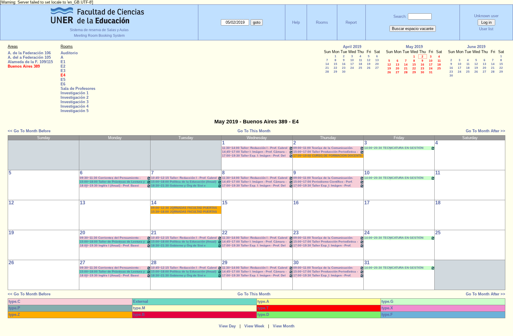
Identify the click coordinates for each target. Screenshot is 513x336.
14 (327, 64)
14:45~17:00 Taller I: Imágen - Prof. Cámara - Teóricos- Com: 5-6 (254, 152)
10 (352, 60)
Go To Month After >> (485, 131)
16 (344, 64)
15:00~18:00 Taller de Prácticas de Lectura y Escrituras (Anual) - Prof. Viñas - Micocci (112, 182)
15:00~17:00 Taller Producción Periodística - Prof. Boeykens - (325, 152)
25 (360, 67)
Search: (400, 16)
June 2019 (476, 46)
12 (368, 60)
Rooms (322, 22)
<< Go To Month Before (29, 131)
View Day (227, 326)
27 (377, 67)
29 (335, 71)
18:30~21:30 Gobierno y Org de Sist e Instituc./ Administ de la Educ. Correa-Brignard (178, 186)
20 (377, 64)
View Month (283, 326)
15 (335, 64)
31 (431, 72)
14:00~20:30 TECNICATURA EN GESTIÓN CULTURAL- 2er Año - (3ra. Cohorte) (393, 148)
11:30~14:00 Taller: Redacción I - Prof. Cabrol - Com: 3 (254, 148)
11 (360, 60)
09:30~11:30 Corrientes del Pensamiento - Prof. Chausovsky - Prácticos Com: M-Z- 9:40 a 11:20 (112, 178)
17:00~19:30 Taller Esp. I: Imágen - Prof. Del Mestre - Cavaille (254, 156)
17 (352, 64)
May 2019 (414, 46)
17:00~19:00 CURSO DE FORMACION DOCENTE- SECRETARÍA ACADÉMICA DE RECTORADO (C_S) (328, 156)
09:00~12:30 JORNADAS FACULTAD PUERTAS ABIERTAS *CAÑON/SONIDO (184, 208)
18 (360, 64)
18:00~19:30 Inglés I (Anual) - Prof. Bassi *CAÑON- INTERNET (109, 186)
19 (368, 64)
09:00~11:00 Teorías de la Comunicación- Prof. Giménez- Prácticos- (323, 148)
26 (368, 67)
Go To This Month (254, 131)
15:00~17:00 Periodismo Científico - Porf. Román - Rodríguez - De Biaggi (323, 182)
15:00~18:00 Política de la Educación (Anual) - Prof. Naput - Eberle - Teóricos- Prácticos (183, 182)
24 (352, 67)
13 (377, 60)
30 (344, 71)
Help (296, 22)
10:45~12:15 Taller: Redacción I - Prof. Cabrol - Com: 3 (184, 178)
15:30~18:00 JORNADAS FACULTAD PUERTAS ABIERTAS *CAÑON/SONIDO (184, 212)
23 (344, 67)
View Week (254, 326)
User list (486, 29)
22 (335, 67)
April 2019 (352, 46)
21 (327, 67)
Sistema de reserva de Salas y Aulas (99, 30)
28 (327, 71)
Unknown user (486, 16)
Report (351, 22)
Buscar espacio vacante (412, 28)
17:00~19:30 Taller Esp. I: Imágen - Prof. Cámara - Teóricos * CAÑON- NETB (322, 186)
